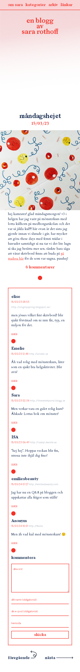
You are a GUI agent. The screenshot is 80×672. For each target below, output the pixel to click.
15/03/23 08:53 (20, 301)
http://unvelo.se (38, 353)
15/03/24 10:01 (20, 526)
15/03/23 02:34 (20, 400)
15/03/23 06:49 (20, 442)
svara (14, 333)
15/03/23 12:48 (20, 353)
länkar (66, 5)
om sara (15, 5)
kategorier (35, 5)
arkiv (53, 5)
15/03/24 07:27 (20, 484)
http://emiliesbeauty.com (43, 484)
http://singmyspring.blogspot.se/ (30, 307)
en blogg (40, 26)
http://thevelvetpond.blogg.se (47, 400)
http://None (36, 526)
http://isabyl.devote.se (43, 442)
